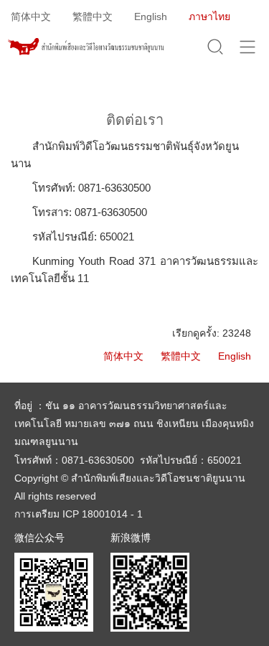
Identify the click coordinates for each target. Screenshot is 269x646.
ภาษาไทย (209, 16)
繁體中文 (92, 16)
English (150, 16)
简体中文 (31, 16)
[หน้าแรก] (85, 48)
